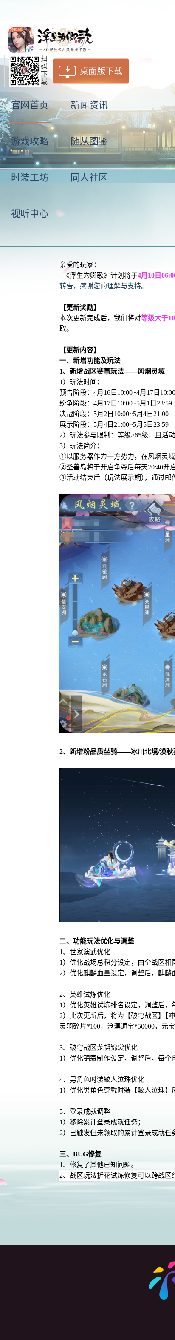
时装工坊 (29, 177)
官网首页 (29, 105)
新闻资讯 (89, 105)
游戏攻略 (29, 141)
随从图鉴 (89, 141)
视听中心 (29, 213)
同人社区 (89, 177)
